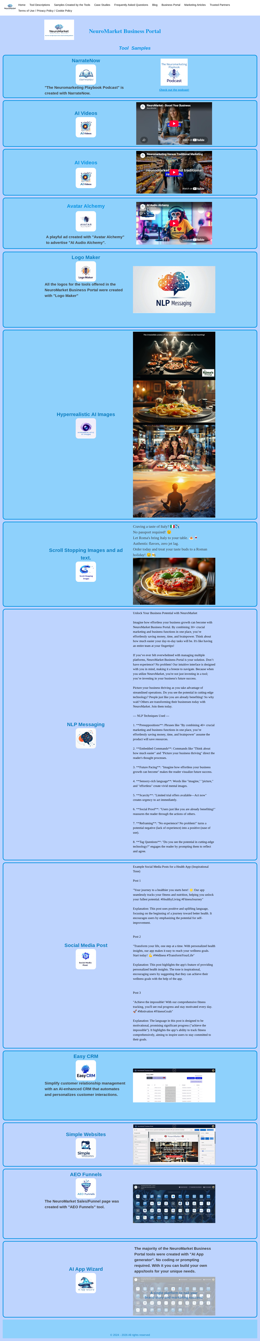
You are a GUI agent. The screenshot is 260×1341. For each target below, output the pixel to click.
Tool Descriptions (40, 4)
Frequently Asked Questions (131, 4)
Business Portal (171, 4)
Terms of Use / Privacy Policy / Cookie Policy (45, 10)
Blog (154, 4)
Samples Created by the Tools (72, 4)
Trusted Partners (220, 4)
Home (21, 4)
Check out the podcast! (174, 89)
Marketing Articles (195, 4)
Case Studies (102, 4)
